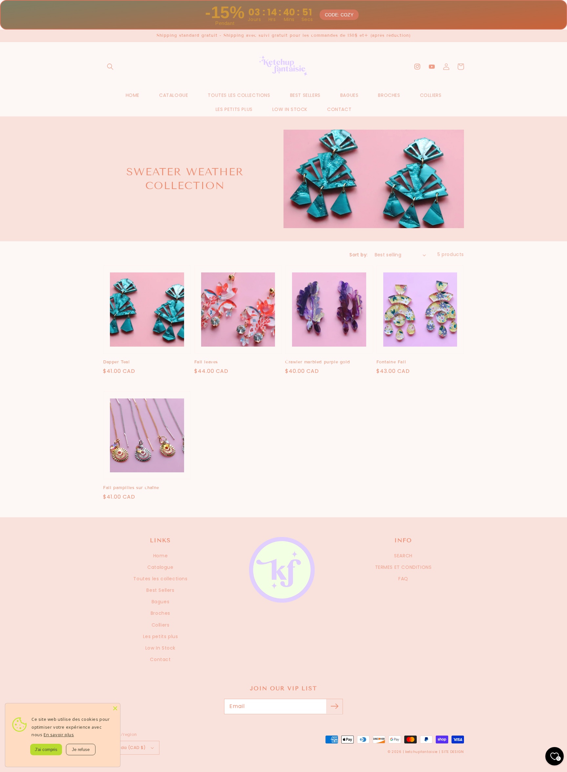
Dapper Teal (116, 362)
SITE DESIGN (452, 751)
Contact (160, 659)
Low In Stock (160, 648)
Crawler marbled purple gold (317, 362)
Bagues (161, 601)
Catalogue (160, 567)
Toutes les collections (160, 578)
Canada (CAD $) (127, 747)
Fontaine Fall (391, 362)
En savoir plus (59, 735)
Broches (160, 613)
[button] (110, 66)
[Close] (115, 708)
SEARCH (403, 555)
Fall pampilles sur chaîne (131, 487)
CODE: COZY (339, 14)
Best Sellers (160, 590)
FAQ (403, 578)
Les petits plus (160, 636)
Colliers (161, 625)
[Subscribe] (334, 706)
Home (160, 555)
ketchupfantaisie (421, 751)
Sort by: (358, 254)
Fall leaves (206, 362)
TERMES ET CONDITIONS (403, 567)
